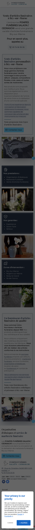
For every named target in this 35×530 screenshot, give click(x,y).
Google (19, 514)
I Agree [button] (24, 523)
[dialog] (17, 509)
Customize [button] (10, 522)
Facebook (7, 516)
